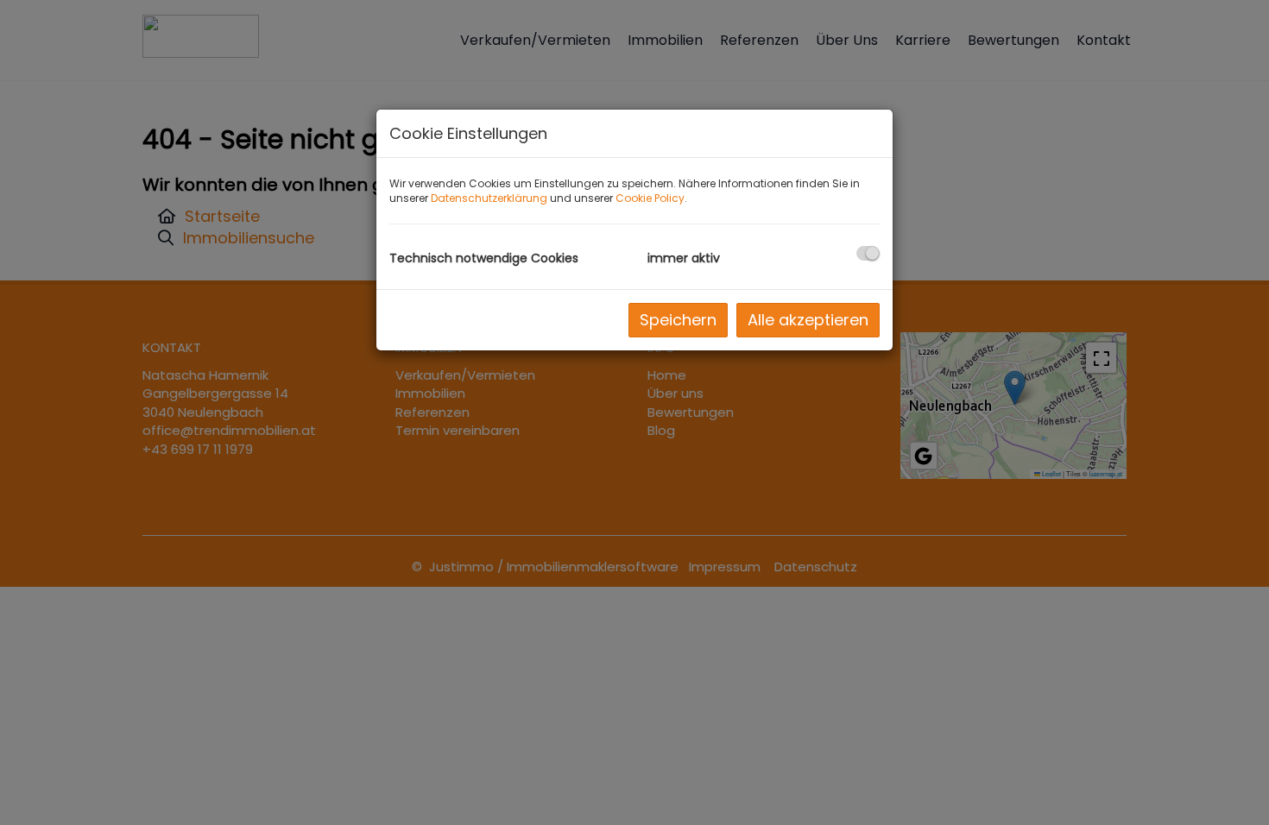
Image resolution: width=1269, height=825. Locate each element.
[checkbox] (868, 253)
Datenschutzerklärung (489, 198)
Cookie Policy (650, 198)
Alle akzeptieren (808, 320)
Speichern (678, 320)
